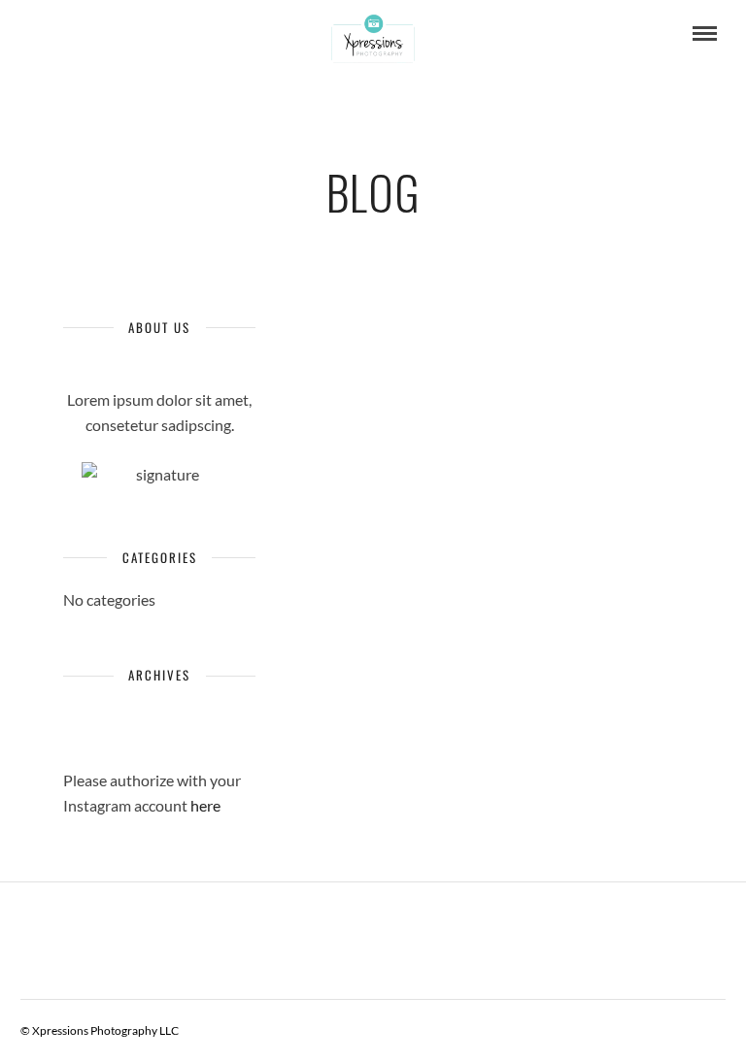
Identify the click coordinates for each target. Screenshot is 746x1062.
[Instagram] (62, 34)
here (205, 805)
